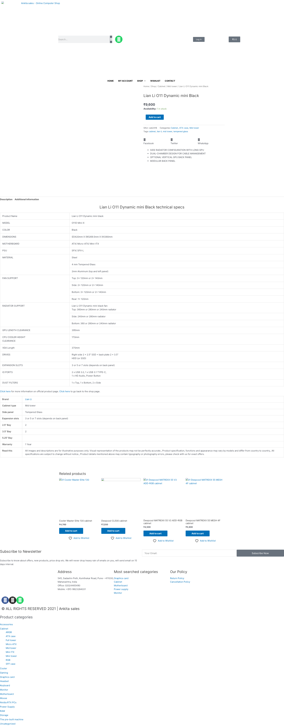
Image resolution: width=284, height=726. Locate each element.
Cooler (3, 668)
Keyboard (5, 685)
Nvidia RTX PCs (8, 702)
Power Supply (7, 706)
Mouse (3, 698)
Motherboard (7, 694)
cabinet (152, 131)
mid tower (167, 131)
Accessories (6, 624)
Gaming (4, 672)
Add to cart (155, 117)
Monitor (4, 689)
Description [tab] (6, 199)
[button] (157, 141)
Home (110, 81)
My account (125, 81)
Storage (4, 715)
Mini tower (11, 656)
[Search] (111, 39)
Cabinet (161, 86)
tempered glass (180, 131)
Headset (4, 681)
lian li (159, 131)
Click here (5, 391)
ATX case (183, 128)
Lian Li (28, 399)
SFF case (10, 663)
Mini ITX (10, 652)
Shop (140, 81)
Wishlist (155, 81)
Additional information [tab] (27, 199)
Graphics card (7, 677)
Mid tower (172, 86)
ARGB (9, 632)
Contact (170, 81)
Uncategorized (7, 723)
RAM (2, 711)
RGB (8, 660)
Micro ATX (11, 644)
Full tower (11, 640)
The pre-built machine (11, 719)
